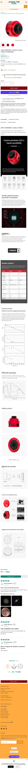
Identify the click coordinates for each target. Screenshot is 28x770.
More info (19, 77)
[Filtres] (22, 576)
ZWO (3, 54)
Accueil (2, 12)
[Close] (26, 759)
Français (13, 748)
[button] (3, 45)
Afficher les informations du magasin (8, 101)
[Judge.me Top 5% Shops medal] (15, 666)
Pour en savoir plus (22, 764)
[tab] (4, 120)
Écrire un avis (11, 576)
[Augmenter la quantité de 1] (12, 83)
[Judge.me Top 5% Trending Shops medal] (22, 666)
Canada (13, 751)
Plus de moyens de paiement (14, 95)
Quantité (2, 80)
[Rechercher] (25, 6)
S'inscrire (20, 742)
